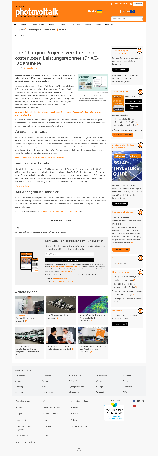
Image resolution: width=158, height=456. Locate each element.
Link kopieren (66, 220)
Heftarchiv (53, 24)
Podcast (88, 24)
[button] (65, 24)
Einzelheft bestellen (134, 107)
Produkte (65, 24)
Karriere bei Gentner (23, 420)
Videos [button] (98, 24)
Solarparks (19, 392)
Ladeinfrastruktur (33, 232)
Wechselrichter (75, 376)
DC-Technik (46, 376)
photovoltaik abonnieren (79, 426)
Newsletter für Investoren (60, 278)
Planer (54, 232)
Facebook (123, 263)
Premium (109, 24)
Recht (125, 381)
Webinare (77, 24)
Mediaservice (75, 420)
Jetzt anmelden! (120, 324)
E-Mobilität (20, 232)
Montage (99, 387)
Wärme (99, 381)
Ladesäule (46, 232)
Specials (22, 30)
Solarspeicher (101, 376)
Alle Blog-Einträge (121, 249)
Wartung (18, 381)
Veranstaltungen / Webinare (26, 442)
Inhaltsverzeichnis (133, 101)
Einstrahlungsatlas (34, 30)
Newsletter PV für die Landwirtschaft (63, 282)
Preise (44, 387)
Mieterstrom (74, 392)
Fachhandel (100, 392)
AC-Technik (127, 376)
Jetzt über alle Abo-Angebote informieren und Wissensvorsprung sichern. (125, 78)
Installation (127, 387)
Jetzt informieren (120, 70)
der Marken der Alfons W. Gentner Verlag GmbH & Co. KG (67, 266)
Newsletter (123, 4)
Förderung (19, 387)
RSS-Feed (74, 436)
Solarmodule (20, 376)
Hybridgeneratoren (76, 387)
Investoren (62, 30)
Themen (23, 24)
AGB (45, 401)
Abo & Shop (108, 4)
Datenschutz (75, 407)
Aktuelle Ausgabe (37, 24)
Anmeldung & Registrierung (53, 407)
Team (45, 420)
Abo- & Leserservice (23, 401)
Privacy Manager (22, 436)
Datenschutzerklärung (66, 271)
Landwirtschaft (49, 30)
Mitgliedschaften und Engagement (23, 428)
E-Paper (19, 414)
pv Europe (46, 436)
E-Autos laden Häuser (22, 186)
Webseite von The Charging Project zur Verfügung (60, 211)
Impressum (74, 414)
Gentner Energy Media (51, 414)
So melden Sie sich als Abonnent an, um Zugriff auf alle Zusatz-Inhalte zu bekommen (126, 61)
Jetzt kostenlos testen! (123, 134)
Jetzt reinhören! (120, 204)
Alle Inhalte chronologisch (80, 401)
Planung (62, 232)
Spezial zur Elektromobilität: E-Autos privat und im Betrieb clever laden (39, 157)
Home (15, 24)
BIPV (125, 392)
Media (116, 4)
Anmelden (19, 407)
